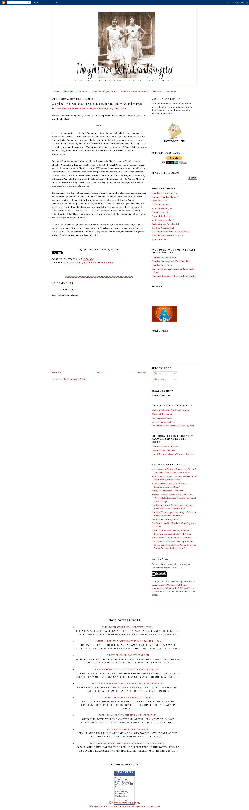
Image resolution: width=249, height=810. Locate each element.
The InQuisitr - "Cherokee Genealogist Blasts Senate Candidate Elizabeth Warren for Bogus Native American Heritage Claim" (174, 544)
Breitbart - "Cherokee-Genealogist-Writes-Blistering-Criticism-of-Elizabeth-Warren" (172, 532)
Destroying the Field (161, 204)
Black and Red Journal (162, 413)
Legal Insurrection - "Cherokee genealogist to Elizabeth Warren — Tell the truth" (172, 507)
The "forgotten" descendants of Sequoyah (170, 231)
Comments (161, 379)
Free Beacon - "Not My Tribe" (165, 519)
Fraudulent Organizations (104, 91)
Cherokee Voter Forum (162, 264)
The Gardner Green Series (164, 91)
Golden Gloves (158, 212)
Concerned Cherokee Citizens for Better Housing (174, 276)
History (120, 794)
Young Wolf (157, 239)
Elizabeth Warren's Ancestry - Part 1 (128, 627)
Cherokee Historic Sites (162, 192)
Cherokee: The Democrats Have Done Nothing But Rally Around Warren (97, 103)
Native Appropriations (162, 417)
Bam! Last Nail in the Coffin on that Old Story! (128, 669)
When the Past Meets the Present (166, 235)
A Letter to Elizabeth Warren (128, 655)
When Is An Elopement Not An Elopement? (128, 715)
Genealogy (122, 796)
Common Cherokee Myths (164, 196)
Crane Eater (157, 200)
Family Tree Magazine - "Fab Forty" (168, 490)
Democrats (73, 262)
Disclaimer (83, 91)
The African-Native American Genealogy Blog (173, 425)
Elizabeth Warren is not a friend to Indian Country (128, 683)
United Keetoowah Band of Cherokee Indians (172, 454)
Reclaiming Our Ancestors (164, 223)
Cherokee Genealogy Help (164, 257)
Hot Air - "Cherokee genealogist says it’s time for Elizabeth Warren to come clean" (174, 514)
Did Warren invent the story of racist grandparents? (127, 743)
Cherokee (121, 792)
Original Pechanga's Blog (163, 421)
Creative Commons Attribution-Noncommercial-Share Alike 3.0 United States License (173, 588)
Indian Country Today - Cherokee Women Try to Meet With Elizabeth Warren (174, 478)
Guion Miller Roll (160, 216)
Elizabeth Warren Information (134, 91)
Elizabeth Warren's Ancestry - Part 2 (128, 697)
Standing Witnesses (161, 227)
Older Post (142, 372)
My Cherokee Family (161, 219)
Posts (158, 373)
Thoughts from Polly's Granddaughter (124, 783)
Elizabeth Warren (98, 262)
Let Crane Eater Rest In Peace (128, 729)
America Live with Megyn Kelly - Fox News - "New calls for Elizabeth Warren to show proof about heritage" (174, 498)
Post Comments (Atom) (74, 378)
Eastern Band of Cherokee (163, 450)
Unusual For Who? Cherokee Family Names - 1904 (128, 641)
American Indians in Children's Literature (170, 410)
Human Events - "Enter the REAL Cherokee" (172, 537)
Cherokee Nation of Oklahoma (166, 446)
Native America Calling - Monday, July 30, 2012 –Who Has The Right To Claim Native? (174, 471)
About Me (68, 91)
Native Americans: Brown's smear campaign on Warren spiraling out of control (90, 108)
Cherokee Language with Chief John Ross (171, 261)
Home (56, 91)
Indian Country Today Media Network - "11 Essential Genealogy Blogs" (172, 485)
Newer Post (57, 372)
